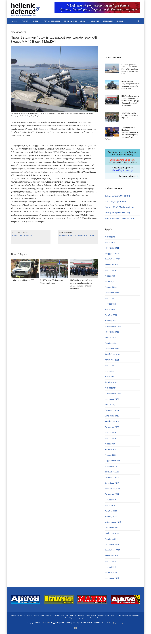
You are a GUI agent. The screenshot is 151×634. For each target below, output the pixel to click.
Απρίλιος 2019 (111, 511)
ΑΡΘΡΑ (82, 21)
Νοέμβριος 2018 (112, 539)
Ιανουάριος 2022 (112, 332)
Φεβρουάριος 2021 (113, 393)
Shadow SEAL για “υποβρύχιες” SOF (119, 218)
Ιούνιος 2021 (110, 371)
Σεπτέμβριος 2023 (112, 259)
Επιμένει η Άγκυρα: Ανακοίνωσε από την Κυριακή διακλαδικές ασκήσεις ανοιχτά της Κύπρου (130, 69)
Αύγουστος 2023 (112, 264)
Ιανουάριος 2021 (112, 399)
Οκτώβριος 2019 (112, 483)
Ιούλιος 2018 (110, 561)
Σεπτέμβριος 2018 (112, 550)
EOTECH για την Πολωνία (115, 201)
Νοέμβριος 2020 (112, 410)
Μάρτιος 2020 (110, 455)
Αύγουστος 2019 (112, 494)
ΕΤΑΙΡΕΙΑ (24, 21)
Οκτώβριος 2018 (112, 544)
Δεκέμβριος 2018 (112, 533)
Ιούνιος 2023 (110, 270)
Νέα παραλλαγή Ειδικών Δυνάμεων (119, 207)
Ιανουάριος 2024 (112, 248)
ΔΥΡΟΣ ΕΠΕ (45, 623)
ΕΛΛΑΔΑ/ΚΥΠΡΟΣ (18, 32)
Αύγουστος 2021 (112, 360)
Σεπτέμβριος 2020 (112, 421)
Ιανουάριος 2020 (112, 466)
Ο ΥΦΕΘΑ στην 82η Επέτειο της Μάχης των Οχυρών (131, 115)
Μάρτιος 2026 (110, 237)
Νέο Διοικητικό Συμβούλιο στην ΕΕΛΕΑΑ (76, 236)
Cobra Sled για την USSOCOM (117, 196)
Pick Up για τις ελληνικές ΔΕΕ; (117, 212)
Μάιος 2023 (110, 276)
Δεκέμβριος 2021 (112, 337)
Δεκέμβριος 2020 (112, 404)
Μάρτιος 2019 (110, 516)
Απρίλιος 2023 (111, 281)
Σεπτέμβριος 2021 (112, 354)
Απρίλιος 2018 (111, 572)
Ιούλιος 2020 (110, 432)
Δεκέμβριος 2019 (112, 472)
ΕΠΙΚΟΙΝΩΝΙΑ (108, 21)
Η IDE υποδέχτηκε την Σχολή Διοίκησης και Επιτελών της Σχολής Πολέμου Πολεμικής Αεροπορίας (130, 100)
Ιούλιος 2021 (110, 365)
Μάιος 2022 (110, 309)
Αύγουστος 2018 (112, 556)
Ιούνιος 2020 (110, 438)
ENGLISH (119, 21)
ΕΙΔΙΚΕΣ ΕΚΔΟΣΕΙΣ (70, 21)
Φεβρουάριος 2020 (113, 460)
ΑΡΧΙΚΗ (15, 21)
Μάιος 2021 (110, 376)
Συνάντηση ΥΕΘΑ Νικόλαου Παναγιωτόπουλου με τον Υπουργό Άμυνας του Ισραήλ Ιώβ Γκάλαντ (122, 133)
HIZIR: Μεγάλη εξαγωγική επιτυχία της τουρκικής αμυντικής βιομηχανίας (131, 85)
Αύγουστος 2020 (112, 427)
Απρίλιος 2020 (111, 449)
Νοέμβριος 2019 (112, 477)
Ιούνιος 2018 (110, 567)
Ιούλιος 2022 (110, 298)
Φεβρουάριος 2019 (113, 522)
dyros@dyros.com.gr (116, 623)
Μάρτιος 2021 (110, 388)
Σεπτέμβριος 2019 (112, 488)
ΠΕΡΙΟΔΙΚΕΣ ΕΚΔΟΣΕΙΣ (52, 21)
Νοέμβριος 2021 (112, 343)
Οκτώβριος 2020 (112, 416)
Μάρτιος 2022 (110, 320)
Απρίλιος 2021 (111, 382)
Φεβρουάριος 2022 (113, 326)
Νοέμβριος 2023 (112, 253)
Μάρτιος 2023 (110, 287)
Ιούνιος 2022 (110, 304)
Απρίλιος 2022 (111, 315)
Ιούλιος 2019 (110, 500)
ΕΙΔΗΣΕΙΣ (35, 21)
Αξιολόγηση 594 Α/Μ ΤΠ (22, 236)
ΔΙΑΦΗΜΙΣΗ (95, 21)
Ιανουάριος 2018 (112, 578)
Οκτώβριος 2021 (112, 348)
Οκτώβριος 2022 (112, 292)
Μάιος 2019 (110, 505)
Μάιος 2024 (110, 242)
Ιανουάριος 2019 (112, 528)
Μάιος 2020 (110, 444)
